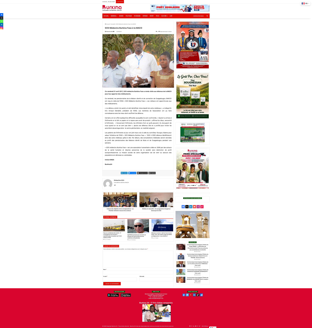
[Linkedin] (1, 24)
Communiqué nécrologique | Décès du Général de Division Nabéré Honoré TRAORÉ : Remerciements (197, 255)
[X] (1, 18)
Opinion (145, 16)
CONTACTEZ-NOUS (198, 16)
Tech (157, 16)
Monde (121, 16)
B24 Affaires (205, 326)
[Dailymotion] (201, 296)
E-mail (105, 276)
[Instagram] (1, 27)
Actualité (113, 24)
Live (171, 16)
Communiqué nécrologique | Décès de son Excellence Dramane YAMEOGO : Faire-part (197, 263)
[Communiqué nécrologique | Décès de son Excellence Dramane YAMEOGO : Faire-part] (180, 264)
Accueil (106, 16)
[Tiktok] (197, 296)
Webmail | (155, 295)
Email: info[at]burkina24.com (156, 298)
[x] (187, 296)
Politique (129, 16)
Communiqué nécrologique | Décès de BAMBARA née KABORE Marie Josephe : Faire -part (198, 279)
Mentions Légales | (150, 294)
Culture (164, 16)
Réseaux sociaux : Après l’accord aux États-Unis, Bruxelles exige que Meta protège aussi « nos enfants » (161, 234)
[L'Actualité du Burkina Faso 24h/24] (112, 8)
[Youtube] (190, 296)
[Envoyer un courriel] (113, 31)
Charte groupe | (159, 294)
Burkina (113, 16)
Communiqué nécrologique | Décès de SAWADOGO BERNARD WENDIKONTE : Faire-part (197, 271)
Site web (142, 276)
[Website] (115, 185)
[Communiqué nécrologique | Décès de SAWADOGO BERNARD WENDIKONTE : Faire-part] (180, 272)
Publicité (150, 295)
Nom (105, 269)
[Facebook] (1, 14)
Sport (152, 16)
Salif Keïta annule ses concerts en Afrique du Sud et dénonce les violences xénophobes (136, 236)
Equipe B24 (161, 295)
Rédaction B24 (109, 31)
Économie (137, 16)
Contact (165, 294)
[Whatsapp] (1, 21)
